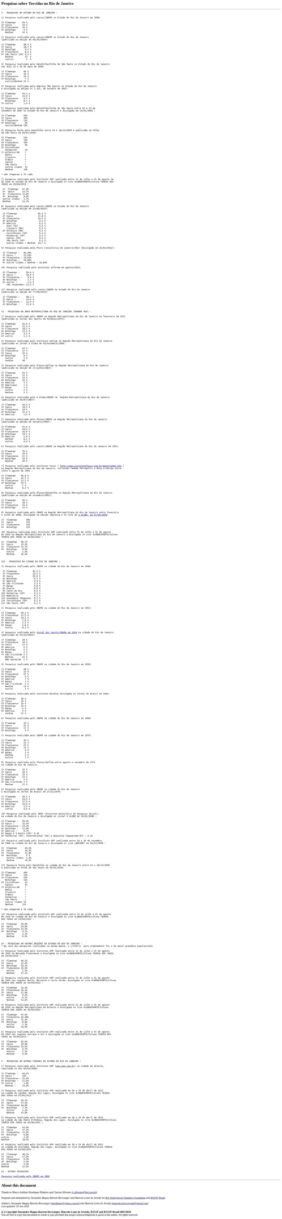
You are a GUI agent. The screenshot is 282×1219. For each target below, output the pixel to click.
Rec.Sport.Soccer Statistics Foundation (125, 1197)
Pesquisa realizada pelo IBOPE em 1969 (25, 1176)
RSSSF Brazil (157, 1197)
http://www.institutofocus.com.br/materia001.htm (90, 466)
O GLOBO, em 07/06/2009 (92, 515)
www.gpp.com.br (65, 1066)
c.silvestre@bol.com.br (84, 1192)
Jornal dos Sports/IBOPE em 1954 (57, 632)
